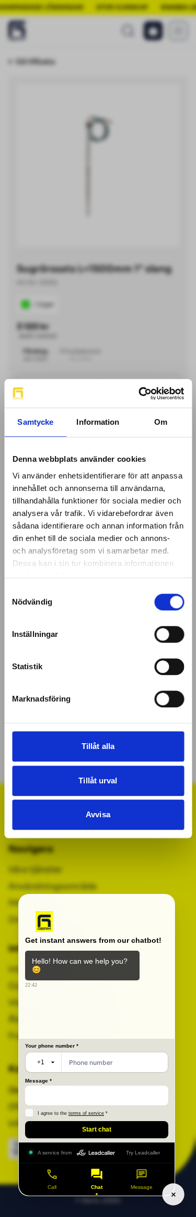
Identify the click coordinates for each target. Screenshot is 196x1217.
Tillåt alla (98, 746)
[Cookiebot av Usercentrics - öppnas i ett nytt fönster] (139, 393)
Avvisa (98, 814)
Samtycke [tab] (35, 421)
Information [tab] (97, 421)
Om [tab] (160, 421)
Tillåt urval (97, 780)
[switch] (169, 634)
